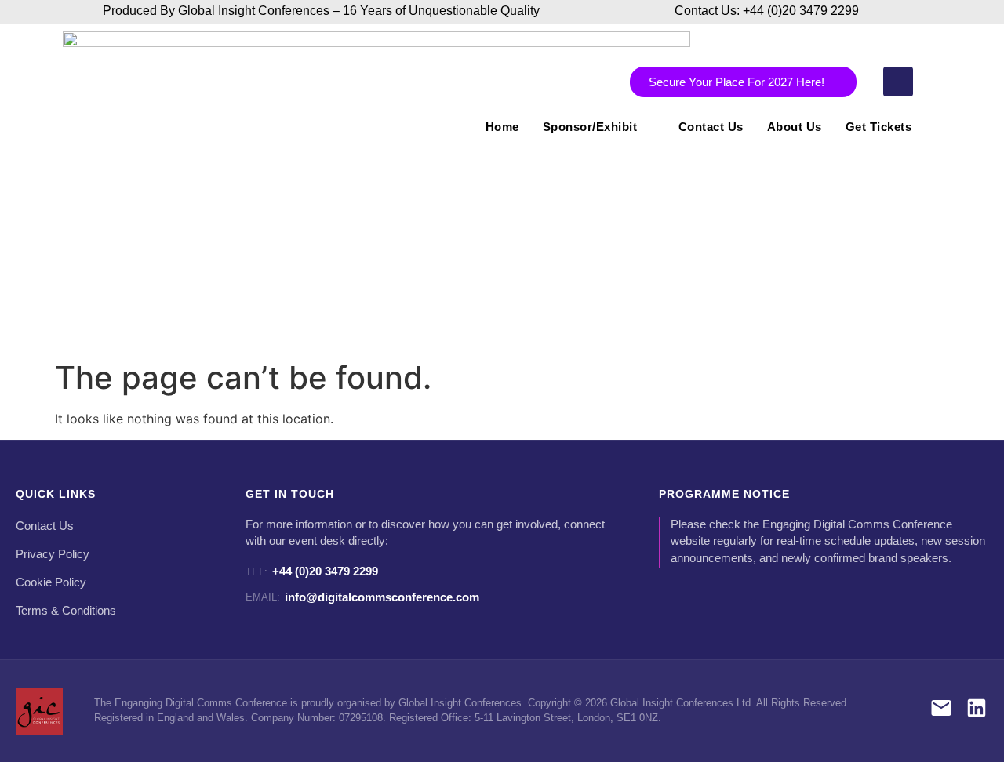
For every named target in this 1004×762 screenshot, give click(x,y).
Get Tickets (879, 126)
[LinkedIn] (976, 710)
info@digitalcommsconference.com (362, 597)
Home (502, 126)
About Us (794, 126)
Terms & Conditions (66, 610)
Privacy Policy (52, 554)
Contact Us (711, 126)
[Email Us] (941, 710)
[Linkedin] (898, 81)
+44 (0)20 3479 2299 (312, 571)
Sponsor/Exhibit (590, 126)
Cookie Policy (51, 582)
